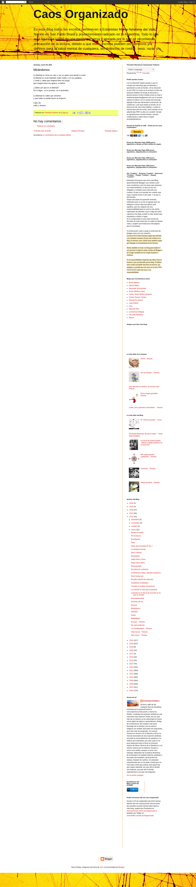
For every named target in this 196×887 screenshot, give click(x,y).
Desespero (135, 556)
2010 (131, 677)
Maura (131, 318)
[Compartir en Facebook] (86, 112)
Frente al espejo (137, 533)
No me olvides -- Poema (150, 373)
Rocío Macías (134, 283)
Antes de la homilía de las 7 (142, 546)
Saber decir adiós (138, 563)
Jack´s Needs (136, 553)
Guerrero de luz (137, 602)
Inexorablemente (137, 598)
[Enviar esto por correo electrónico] (78, 112)
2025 (131, 507)
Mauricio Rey (134, 309)
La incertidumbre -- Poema (141, 628)
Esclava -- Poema (138, 622)
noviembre (135, 523)
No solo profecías (138, 625)
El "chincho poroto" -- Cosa (151, 420)
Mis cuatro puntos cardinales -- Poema (148, 456)
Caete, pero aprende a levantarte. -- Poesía (146, 408)
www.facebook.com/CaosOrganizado (141, 811)
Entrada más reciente (42, 131)
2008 (131, 684)
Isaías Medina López (137, 291)
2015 (131, 660)
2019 (131, 647)
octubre (134, 526)
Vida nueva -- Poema (139, 632)
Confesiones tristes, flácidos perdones (146, 573)
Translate (146, 73)
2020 (131, 644)
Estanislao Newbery (151, 701)
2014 (131, 664)
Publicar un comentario (46, 126)
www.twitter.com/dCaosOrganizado (140, 816)
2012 (131, 670)
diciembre (135, 519)
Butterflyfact (135, 618)
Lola (130, 306)
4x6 (101, 867)
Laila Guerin (133, 303)
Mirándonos (135, 608)
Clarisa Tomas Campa (137, 297)
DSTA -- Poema (147, 359)
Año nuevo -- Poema (139, 635)
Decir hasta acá (137, 576)
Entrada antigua (111, 131)
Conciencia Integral (136, 312)
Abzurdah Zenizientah (137, 288)
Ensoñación (135, 539)
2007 (131, 687)
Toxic (133, 543)
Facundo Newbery (136, 315)
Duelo (133, 615)
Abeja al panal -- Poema (150, 482)
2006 (131, 691)
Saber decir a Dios (138, 559)
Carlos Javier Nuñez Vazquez (140, 294)
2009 (131, 681)
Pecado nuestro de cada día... (142, 579)
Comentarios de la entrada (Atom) (57, 135)
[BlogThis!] (81, 112)
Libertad (134, 612)
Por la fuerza (136, 536)
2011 (131, 674)
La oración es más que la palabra (144, 590)
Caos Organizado (80, 14)
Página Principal (77, 131)
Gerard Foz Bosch (136, 300)
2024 (131, 510)
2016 (131, 657)
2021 (131, 640)
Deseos (134, 605)
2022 (131, 517)
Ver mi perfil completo (135, 775)
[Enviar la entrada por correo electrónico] (74, 112)
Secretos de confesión (139, 569)
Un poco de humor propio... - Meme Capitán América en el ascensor (151, 443)
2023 (131, 513)
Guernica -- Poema (148, 469)
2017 (131, 654)
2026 (131, 503)
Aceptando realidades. (140, 583)
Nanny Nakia (134, 285)
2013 (131, 667)
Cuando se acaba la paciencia (143, 586)
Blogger (122, 867)
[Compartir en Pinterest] (89, 112)
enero (133, 530)
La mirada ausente (138, 549)
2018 (131, 650)
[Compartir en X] (84, 112)
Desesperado (136, 566)
